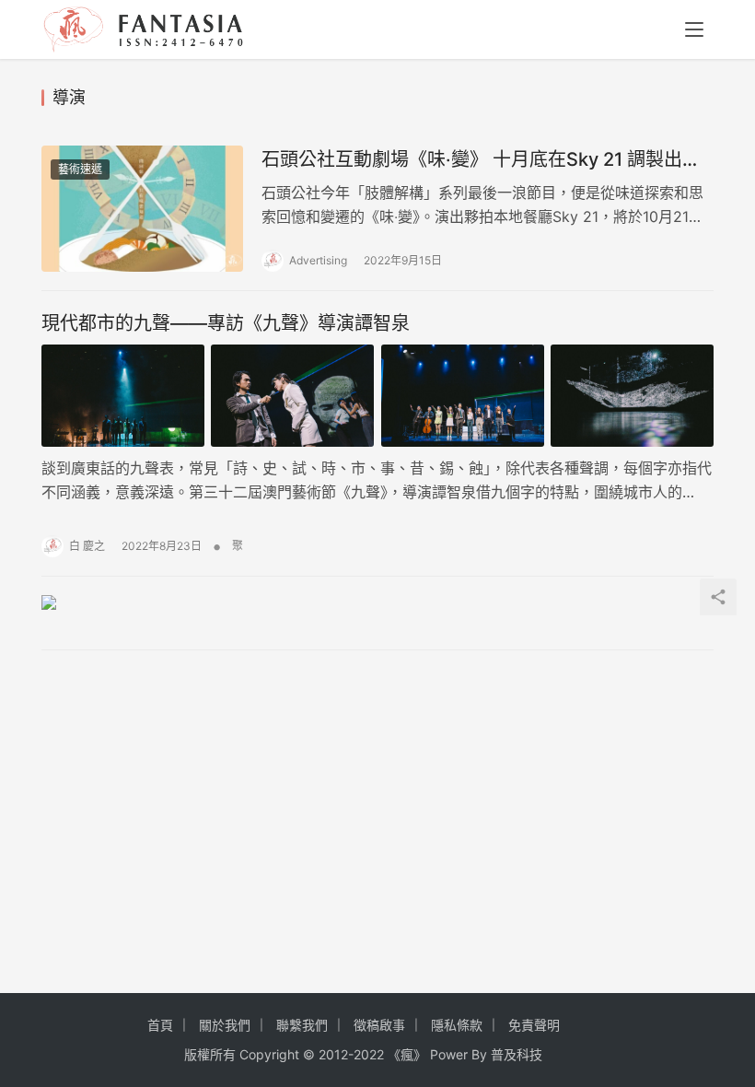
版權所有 (210, 1054)
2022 (369, 1054)
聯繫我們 (302, 1025)
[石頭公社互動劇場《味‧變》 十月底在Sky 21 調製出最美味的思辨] (142, 209)
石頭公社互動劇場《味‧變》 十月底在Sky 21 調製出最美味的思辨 (481, 159)
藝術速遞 (80, 169)
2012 (333, 1054)
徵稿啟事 (379, 1025)
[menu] (694, 29)
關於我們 (224, 1025)
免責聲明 (534, 1025)
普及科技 (516, 1054)
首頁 (160, 1025)
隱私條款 (456, 1025)
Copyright (269, 1054)
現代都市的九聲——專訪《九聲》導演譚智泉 (225, 323)
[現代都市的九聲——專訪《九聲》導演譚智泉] (377, 396)
